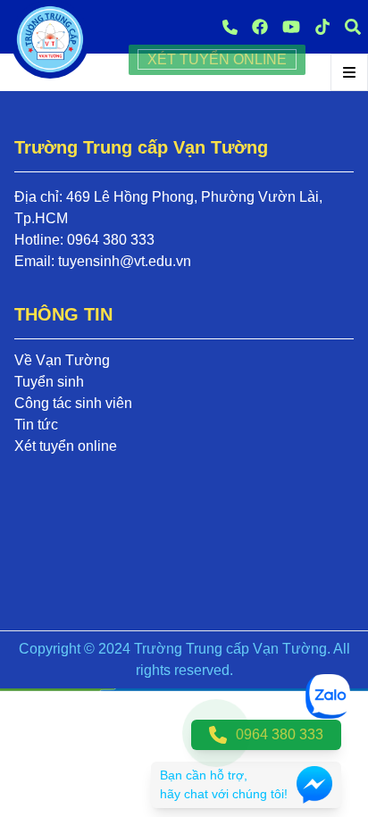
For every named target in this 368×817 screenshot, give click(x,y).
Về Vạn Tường (62, 360)
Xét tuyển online (65, 446)
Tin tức (36, 424)
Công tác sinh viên (73, 403)
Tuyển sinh (49, 381)
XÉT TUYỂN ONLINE (217, 59)
